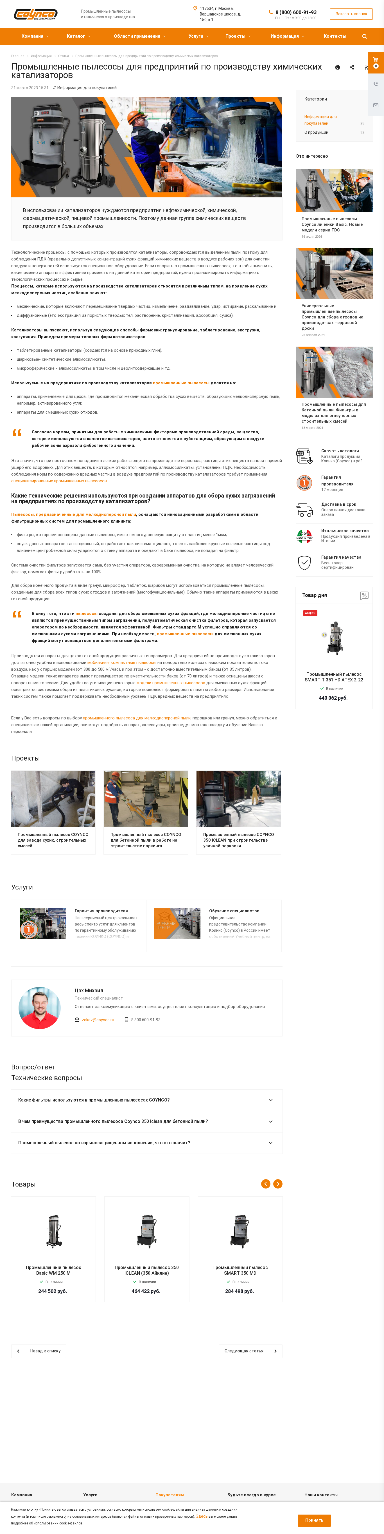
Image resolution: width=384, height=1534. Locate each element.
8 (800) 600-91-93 (296, 12)
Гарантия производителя (101, 910)
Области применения (137, 36)
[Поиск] (364, 36)
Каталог (76, 36)
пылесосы (87, 613)
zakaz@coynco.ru (98, 1020)
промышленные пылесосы (181, 382)
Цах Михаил (89, 990)
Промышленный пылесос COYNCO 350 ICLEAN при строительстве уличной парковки (238, 840)
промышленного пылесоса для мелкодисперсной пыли (137, 718)
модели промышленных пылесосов (171, 682)
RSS (367, 67)
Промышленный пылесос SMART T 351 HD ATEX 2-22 (334, 677)
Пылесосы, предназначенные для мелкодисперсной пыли (73, 514)
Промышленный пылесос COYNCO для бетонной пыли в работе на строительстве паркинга (145, 840)
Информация (285, 36)
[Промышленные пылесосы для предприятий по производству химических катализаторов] (146, 100)
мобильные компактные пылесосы (121, 662)
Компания (33, 36)
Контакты (335, 36)
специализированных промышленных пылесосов (59, 480)
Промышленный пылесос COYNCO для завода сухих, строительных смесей (53, 840)
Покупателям (169, 1494)
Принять (314, 1520)
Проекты (236, 36)
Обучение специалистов (234, 910)
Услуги (196, 36)
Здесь (202, 1516)
